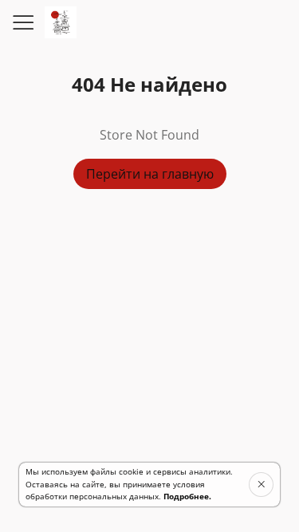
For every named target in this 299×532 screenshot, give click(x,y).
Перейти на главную (150, 174)
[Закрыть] (261, 484)
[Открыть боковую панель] (22, 22)
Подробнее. (187, 496)
